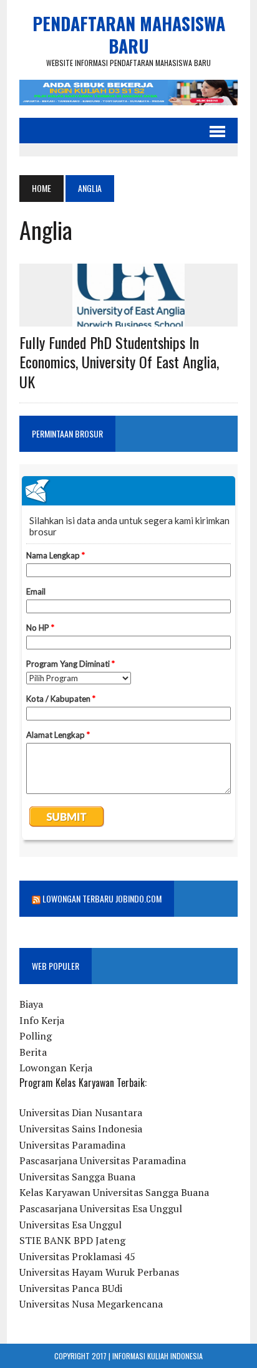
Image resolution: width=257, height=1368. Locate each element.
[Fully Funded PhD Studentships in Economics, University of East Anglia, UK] (128, 318)
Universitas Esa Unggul (70, 1225)
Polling (35, 1036)
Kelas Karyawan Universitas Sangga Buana (114, 1192)
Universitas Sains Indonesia (80, 1129)
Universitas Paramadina (72, 1145)
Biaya (31, 1004)
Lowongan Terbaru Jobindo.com (102, 898)
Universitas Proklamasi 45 (77, 1256)
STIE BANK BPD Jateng (72, 1240)
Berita (33, 1052)
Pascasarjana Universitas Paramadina (102, 1160)
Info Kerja (41, 1020)
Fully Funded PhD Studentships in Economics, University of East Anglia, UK (119, 361)
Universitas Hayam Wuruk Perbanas (99, 1272)
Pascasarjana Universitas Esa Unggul (100, 1208)
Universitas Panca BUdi (70, 1288)
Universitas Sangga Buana (77, 1177)
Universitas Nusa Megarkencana (91, 1304)
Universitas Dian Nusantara (80, 1112)
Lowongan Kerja (55, 1067)
